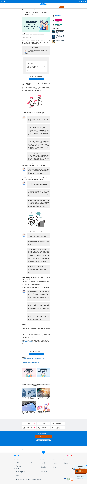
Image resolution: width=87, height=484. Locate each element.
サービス (79, 1)
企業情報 (82, 1)
